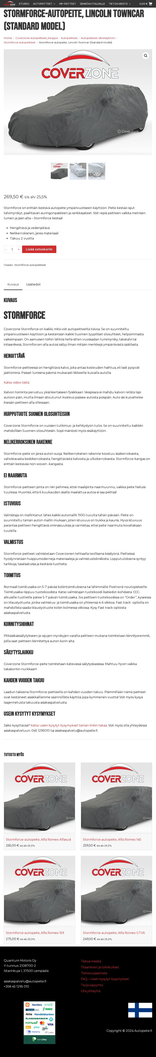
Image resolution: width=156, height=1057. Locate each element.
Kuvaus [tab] (13, 284)
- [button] (5, 249)
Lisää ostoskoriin (39, 249)
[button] (145, 55)
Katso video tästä (16, 382)
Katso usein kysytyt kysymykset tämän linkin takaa (69, 725)
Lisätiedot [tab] (33, 284)
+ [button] (19, 249)
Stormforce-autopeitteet (30, 264)
